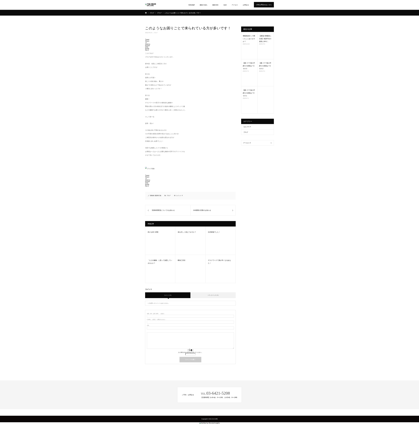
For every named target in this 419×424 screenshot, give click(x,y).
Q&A (225, 5)
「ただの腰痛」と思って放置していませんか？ (160, 261)
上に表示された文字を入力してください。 (190, 352)
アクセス (235, 5)
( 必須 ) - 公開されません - (156, 319)
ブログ (156, 32)
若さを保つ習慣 (153, 232)
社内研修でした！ (214, 232)
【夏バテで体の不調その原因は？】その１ (249, 92)
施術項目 (215, 5)
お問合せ (246, 5)
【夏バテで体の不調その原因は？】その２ (265, 65)
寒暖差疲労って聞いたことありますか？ (249, 38)
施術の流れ (203, 5)
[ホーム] (146, 13)
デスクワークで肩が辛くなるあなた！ (219, 261)
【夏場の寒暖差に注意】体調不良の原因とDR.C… (265, 38)
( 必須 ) (155, 313)
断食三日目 (181, 260)
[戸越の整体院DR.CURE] (153, 5)
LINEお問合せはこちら (264, 5)
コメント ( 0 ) (167, 295)
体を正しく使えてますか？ (187, 232)
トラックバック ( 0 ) (213, 295)
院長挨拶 (192, 5)
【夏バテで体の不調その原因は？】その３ (249, 65)
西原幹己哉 (158, 195)
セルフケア (247, 127)
